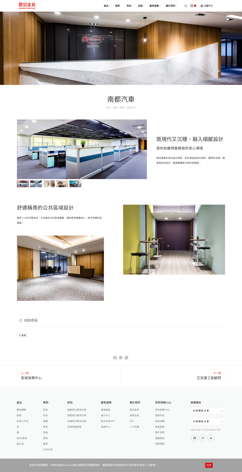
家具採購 (160, 421)
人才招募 (134, 426)
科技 (45, 415)
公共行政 (48, 449)
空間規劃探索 (74, 426)
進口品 (20, 443)
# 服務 (22, 335)
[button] (208, 410)
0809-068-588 (191, 423)
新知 (129, 5)
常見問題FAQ (162, 409)
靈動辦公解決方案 (76, 415)
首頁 (108, 107)
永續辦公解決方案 (76, 421)
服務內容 (160, 415)
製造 (45, 409)
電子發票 (160, 432)
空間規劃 (160, 443)
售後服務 (160, 426)
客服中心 (105, 426)
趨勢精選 (21, 409)
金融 (45, 432)
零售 (45, 426)
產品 (106, 5)
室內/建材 (22, 438)
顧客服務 (154, 5)
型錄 (140, 5)
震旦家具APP (108, 421)
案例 (117, 5)
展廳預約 (160, 438)
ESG (132, 421)
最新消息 (134, 415)
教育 (45, 443)
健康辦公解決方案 (76, 409)
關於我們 (170, 5)
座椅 (19, 415)
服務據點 (105, 409)
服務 (122, 107)
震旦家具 (134, 409)
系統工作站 (22, 421)
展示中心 (105, 415)
